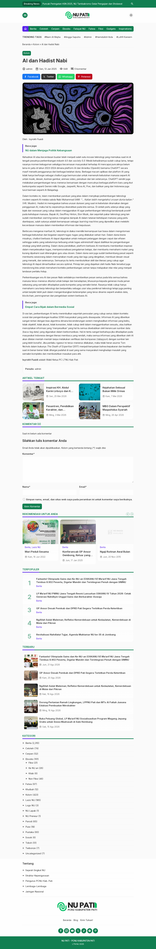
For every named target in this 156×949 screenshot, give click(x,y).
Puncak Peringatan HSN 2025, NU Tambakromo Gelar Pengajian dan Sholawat (82, 3)
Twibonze (30, 848)
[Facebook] (60, 930)
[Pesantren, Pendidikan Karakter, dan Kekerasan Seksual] (33, 410)
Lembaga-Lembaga (35, 886)
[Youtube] (72, 930)
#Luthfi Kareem (124, 37)
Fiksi (100, 28)
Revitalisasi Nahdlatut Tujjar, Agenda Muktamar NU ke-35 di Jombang (76, 634)
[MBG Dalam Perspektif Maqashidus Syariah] (89, 410)
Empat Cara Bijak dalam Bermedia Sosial (49, 306)
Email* (83, 486)
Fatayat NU (79, 28)
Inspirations (125, 28)
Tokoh (103, 547)
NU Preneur (31, 816)
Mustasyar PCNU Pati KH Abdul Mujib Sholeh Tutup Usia (40, 555)
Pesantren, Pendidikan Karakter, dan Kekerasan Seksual (60, 410)
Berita (33, 28)
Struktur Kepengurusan (37, 875)
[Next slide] (132, 514)
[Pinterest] (95, 930)
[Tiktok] (83, 930)
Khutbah (29, 789)
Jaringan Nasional (34, 891)
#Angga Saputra (72, 37)
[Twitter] (78, 930)
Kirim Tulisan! (86, 920)
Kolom (27, 53)
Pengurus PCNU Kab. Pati (38, 880)
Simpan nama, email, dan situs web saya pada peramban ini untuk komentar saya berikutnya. (79, 499)
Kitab (31, 773)
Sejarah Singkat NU (35, 870)
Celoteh (44, 28)
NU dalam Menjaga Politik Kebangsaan (48, 150)
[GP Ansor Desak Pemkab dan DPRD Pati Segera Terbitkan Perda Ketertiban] (31, 675)
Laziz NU (30, 800)
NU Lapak (30, 810)
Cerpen (55, 28)
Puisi (27, 826)
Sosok (28, 837)
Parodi (28, 821)
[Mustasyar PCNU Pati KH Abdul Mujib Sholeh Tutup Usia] (40, 532)
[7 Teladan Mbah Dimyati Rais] (115, 532)
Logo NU (30, 805)
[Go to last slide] (127, 514)
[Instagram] (66, 930)
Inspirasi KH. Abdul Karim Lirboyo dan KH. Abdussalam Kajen (59, 391)
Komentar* (28, 453)
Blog (76, 920)
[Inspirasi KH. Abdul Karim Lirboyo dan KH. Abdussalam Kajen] (33, 392)
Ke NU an (33, 768)
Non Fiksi (33, 778)
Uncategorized (33, 853)
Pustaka (29, 832)
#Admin (88, 37)
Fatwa (92, 28)
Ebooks (66, 28)
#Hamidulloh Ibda (104, 37)
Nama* (26, 486)
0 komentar (80, 68)
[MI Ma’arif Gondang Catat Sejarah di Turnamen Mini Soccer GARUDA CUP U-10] (78, 532)
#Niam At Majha (52, 37)
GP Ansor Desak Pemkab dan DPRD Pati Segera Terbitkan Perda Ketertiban (79, 608)
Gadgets (111, 28)
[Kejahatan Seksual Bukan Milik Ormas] (89, 392)
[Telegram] (89, 930)
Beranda (67, 920)
